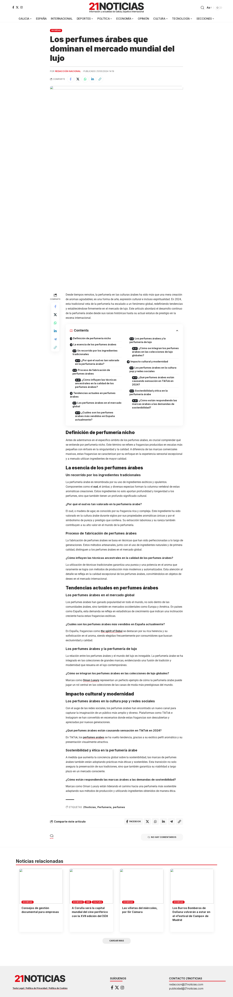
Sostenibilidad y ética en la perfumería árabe (148, 392)
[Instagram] (21, 7)
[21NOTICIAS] (116, 8)
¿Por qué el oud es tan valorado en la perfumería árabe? (97, 362)
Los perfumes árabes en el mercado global (96, 404)
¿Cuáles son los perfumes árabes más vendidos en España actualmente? (95, 416)
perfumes (119, 807)
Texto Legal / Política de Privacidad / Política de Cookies (40, 988)
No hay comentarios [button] (163, 837)
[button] (202, 8)
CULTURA (97, 902)
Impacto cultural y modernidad (149, 361)
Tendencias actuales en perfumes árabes (92, 395)
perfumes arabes (93, 737)
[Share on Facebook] (70, 79)
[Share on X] (77, 79)
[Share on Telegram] (55, 339)
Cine (88, 902)
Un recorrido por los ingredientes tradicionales (95, 352)
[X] (17, 7)
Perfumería (104, 807)
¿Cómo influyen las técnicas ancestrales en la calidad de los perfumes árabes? (95, 383)
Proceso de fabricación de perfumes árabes (91, 372)
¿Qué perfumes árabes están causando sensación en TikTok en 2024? (153, 381)
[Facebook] (13, 7)
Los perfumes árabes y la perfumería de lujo (147, 340)
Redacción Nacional (68, 71)
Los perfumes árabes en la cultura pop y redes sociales (152, 369)
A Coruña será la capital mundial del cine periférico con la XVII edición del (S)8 (90, 912)
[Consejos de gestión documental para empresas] (41, 886)
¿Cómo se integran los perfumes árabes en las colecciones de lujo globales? (155, 352)
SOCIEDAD (56, 30)
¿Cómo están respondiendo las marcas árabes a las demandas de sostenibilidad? (154, 404)
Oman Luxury (91, 680)
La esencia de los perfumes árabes (94, 344)
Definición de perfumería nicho (92, 338)
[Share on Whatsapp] (85, 79)
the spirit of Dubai (111, 631)
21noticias (89, 807)
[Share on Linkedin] (92, 79)
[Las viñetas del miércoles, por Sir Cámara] (141, 886)
